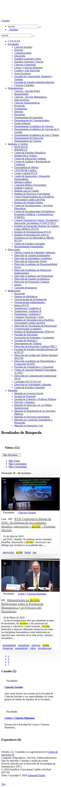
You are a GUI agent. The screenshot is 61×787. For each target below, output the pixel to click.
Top (3, 784)
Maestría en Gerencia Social (28, 393)
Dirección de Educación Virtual (30, 261)
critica (33, 648)
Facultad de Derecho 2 (26, 340)
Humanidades (21, 94)
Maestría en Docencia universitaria (32, 416)
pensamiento (21, 648)
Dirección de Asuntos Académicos (32, 278)
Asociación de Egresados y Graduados (34, 337)
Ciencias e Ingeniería (25, 64)
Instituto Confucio (23, 188)
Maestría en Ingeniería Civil (28, 425)
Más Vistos (14, 460)
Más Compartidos (18, 466)
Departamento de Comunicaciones (32, 120)
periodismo (23, 645)
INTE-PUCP (21, 146)
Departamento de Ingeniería (28, 117)
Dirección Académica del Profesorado (33, 276)
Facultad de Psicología (25, 334)
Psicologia (19, 114)
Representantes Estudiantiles (28, 246)
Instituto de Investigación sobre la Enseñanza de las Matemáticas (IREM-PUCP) (34, 237)
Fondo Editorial (22, 123)
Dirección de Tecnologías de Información (35, 325)
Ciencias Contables (24, 85)
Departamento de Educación (28, 138)
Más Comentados (18, 463)
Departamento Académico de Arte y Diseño (36, 135)
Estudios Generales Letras (27, 58)
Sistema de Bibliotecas (25, 296)
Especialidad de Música (26, 167)
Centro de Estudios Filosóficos (30, 152)
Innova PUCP (21, 305)
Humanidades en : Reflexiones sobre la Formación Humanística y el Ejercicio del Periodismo (22, 605)
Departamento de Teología (27, 343)
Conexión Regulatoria (25, 287)
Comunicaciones (22, 53)
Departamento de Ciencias (27, 141)
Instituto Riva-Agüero (25, 155)
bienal (28, 552)
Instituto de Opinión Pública (28, 202)
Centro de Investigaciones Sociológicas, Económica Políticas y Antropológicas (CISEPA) (34, 214)
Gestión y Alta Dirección (27, 70)
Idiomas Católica (23, 182)
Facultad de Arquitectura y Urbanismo (34, 367)
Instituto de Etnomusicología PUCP (32, 232)
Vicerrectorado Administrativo (29, 302)
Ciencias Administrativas (27, 102)
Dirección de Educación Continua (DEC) (35, 346)
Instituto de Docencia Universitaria (32, 193)
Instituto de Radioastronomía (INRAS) (34, 331)
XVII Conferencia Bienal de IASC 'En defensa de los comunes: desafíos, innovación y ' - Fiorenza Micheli (28, 524)
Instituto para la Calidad (26, 190)
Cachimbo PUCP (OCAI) (27, 381)
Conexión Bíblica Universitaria (30, 185)
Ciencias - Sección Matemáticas (30, 97)
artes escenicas (21, 99)
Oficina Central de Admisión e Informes (34, 252)
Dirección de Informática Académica (33, 258)
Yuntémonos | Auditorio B (27, 311)
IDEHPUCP (20, 149)
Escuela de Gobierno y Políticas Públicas (35, 399)
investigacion (44, 648)
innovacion (8, 552)
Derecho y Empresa (24, 402)
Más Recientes (11, 455)
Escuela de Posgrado (25, 396)
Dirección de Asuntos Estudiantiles (32, 255)
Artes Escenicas (22, 73)
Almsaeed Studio (36, 775)
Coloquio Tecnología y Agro (29, 317)
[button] (5, 20)
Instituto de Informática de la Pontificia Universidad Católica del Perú (34, 321)
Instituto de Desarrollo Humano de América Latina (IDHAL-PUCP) (36, 227)
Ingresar (13, 29)
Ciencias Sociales (23, 47)
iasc (35, 552)
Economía (19, 105)
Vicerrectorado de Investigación (30, 299)
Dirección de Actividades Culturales (32, 384)
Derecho (18, 50)
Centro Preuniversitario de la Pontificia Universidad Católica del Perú (34, 198)
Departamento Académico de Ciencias (34, 126)
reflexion (36, 645)
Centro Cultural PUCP (26, 173)
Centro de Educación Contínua (30, 158)
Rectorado (19, 293)
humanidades (9, 645)
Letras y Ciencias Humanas (28, 67)
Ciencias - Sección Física (27, 91)
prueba (17, 284)
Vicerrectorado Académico (28, 328)
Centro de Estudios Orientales (29, 243)
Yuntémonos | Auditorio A (27, 308)
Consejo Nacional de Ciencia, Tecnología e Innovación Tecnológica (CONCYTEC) (36, 222)
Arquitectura (20, 108)
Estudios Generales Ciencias (28, 61)
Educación (19, 55)
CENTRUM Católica (25, 170)
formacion (8, 648)
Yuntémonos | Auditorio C (27, 314)
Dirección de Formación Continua (31, 281)
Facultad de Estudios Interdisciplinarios (34, 82)
